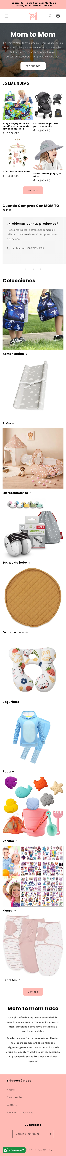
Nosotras (12, 1089)
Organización (13, 632)
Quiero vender (14, 1097)
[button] (6, 16)
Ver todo (33, 190)
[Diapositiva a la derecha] (40, 269)
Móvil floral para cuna (16, 171)
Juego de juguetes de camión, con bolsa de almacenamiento (16, 126)
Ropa (7, 771)
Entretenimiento (15, 493)
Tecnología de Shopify (42, 1150)
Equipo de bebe (15, 562)
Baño (7, 423)
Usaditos (10, 980)
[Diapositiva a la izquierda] (25, 269)
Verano (8, 841)
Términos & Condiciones (20, 1112)
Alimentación (13, 354)
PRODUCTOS (33, 66)
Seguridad (11, 702)
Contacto (12, 1104)
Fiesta (8, 910)
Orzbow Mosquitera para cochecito (45, 125)
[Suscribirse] (50, 1134)
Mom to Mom (27, 1150)
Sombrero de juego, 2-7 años (48, 174)
